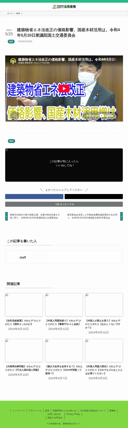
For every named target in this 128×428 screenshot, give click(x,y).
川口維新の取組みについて (93, 410)
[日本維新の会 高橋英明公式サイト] (64, 7)
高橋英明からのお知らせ (64, 410)
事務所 (112, 410)
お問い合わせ (54, 414)
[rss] (68, 404)
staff (23, 257)
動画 (11, 41)
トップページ (18, 410)
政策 (47, 410)
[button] (34, 196)
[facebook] (60, 404)
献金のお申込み (55, 417)
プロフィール (35, 410)
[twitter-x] (64, 404)
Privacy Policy (73, 414)
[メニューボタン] (4, 7)
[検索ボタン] (124, 7)
